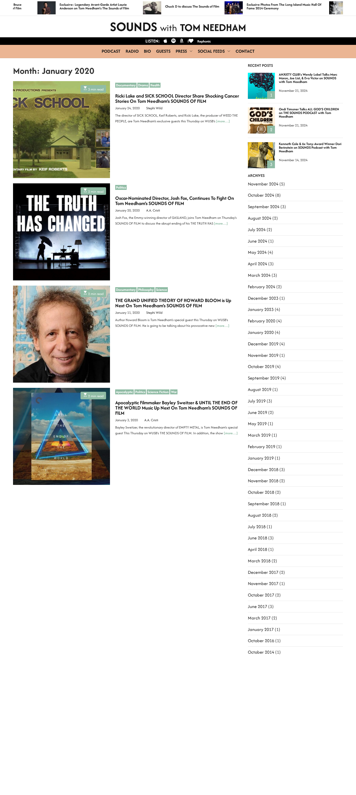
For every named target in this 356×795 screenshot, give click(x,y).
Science (161, 289)
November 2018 (263, 481)
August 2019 (259, 389)
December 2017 (263, 572)
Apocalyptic (124, 391)
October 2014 (261, 652)
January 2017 (261, 629)
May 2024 (257, 252)
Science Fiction (158, 391)
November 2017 (263, 583)
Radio (132, 51)
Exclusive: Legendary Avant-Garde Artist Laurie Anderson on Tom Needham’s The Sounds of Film (75, 6)
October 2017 (261, 595)
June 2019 (257, 412)
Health (155, 84)
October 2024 (261, 195)
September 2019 (263, 378)
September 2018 (263, 504)
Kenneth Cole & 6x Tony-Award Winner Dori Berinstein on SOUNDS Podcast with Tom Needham (310, 147)
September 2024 (263, 206)
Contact (245, 51)
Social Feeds (211, 51)
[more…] (223, 121)
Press (181, 51)
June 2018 (257, 538)
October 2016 (261, 640)
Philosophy (146, 289)
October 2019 (261, 366)
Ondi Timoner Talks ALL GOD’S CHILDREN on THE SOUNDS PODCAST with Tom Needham (309, 113)
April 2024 (257, 264)
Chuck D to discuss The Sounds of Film (173, 6)
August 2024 (259, 218)
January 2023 (261, 309)
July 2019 (257, 401)
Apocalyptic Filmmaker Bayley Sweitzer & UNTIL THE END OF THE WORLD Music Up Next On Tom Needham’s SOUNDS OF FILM (176, 408)
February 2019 (261, 446)
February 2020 (261, 321)
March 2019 (259, 435)
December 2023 (263, 298)
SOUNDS (178, 26)
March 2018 (259, 561)
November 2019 (263, 355)
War (174, 391)
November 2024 (263, 184)
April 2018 (257, 549)
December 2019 (263, 344)
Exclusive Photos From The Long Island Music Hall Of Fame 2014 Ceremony (265, 6)
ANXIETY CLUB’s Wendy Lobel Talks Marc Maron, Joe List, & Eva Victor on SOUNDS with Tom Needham (308, 78)
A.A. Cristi (153, 210)
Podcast (111, 51)
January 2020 (261, 332)
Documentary (126, 84)
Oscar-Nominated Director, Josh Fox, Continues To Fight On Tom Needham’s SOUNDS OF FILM (174, 201)
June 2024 (257, 241)
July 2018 (257, 526)
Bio (147, 51)
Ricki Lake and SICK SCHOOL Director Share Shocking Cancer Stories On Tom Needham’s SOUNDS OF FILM (177, 98)
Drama (143, 84)
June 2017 (257, 606)
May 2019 (257, 423)
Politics (121, 187)
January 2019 (261, 458)
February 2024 (261, 287)
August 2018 (259, 515)
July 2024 (257, 229)
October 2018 (261, 492)
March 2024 (259, 275)
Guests (163, 51)
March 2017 (259, 618)
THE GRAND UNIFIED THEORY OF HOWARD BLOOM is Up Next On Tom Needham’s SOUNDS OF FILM (173, 303)
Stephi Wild (154, 108)
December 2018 (263, 469)
